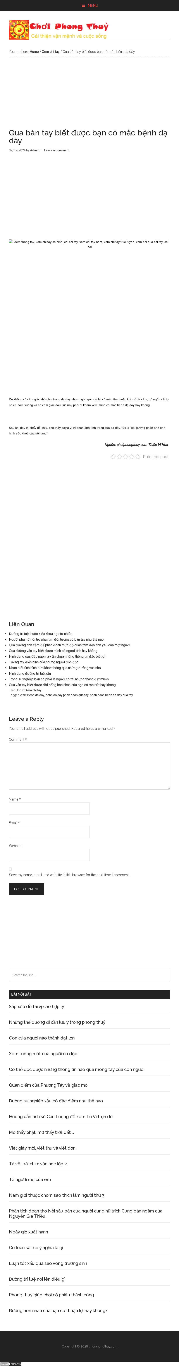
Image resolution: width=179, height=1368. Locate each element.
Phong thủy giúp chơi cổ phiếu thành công (51, 1294)
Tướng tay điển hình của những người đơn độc (43, 662)
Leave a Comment (56, 150)
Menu (93, 5)
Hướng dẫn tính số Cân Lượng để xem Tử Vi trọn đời (61, 1116)
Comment (18, 739)
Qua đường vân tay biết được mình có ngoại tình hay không (53, 651)
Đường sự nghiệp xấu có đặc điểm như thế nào (56, 1100)
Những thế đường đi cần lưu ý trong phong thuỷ (57, 1022)
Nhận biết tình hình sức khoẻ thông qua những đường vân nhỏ (55, 668)
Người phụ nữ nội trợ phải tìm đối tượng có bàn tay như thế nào (56, 639)
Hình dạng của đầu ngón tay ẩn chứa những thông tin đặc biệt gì (57, 656)
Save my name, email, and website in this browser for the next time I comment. (69, 875)
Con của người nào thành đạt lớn (42, 1038)
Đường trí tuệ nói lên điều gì (37, 1279)
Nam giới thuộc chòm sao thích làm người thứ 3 (56, 1195)
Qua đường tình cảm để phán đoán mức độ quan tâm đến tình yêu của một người (69, 645)
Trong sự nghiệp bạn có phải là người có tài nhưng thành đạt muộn (59, 679)
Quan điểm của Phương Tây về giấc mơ (48, 1085)
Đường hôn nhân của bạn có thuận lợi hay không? (58, 1310)
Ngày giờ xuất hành (28, 1232)
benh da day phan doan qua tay (67, 695)
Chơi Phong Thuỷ (89, 30)
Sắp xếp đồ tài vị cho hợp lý (36, 1006)
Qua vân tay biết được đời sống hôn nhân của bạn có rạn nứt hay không (62, 685)
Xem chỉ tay (33, 690)
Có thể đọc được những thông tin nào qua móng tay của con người (76, 1069)
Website (15, 846)
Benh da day (35, 695)
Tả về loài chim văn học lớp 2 (38, 1163)
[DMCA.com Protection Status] (11, 1365)
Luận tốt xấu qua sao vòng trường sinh (48, 1263)
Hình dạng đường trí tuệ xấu (30, 673)
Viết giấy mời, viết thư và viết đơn (42, 1148)
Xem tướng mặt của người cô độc (43, 1053)
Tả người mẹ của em (30, 1179)
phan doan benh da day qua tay (111, 695)
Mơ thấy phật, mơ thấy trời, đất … (41, 1132)
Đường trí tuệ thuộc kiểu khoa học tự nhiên (40, 634)
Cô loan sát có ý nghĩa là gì (36, 1247)
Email (14, 823)
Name (15, 799)
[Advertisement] (89, 96)
